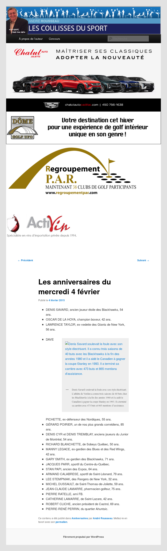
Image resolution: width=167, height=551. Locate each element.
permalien (61, 522)
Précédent (25, 260)
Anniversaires (79, 518)
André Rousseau (102, 518)
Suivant (143, 260)
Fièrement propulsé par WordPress (83, 537)
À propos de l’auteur (31, 39)
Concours (54, 39)
